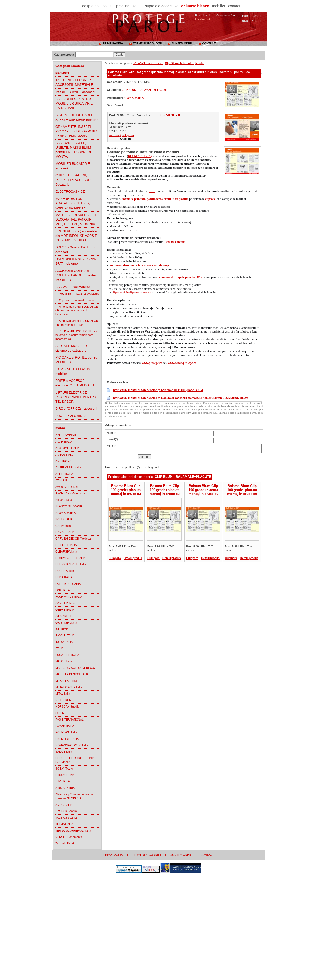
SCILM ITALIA (64, 768)
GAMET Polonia (65, 603)
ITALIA (59, 648)
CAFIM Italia (63, 525)
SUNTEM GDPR (181, 43)
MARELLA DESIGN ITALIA (72, 674)
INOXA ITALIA (64, 642)
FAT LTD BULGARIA (68, 584)
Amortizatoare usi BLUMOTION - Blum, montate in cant (76, 322)
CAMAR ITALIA (64, 532)
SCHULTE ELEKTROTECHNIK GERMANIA (74, 760)
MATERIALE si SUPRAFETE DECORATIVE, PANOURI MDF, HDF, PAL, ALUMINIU (76, 219)
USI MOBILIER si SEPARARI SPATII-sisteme (76, 261)
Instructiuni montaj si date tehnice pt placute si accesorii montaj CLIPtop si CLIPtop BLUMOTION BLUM (180, 398)
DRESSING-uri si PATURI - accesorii (75, 249)
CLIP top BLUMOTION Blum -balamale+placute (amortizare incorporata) (76, 335)
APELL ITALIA (64, 474)
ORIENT (60, 713)
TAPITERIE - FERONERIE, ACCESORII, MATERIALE (75, 82)
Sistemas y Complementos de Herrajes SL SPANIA (74, 796)
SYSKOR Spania (66, 811)
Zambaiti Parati (64, 843)
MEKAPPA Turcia (66, 680)
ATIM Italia (61, 480)
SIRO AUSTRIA (65, 788)
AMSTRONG (63, 461)
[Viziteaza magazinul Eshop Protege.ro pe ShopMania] (129, 871)
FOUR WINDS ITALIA (68, 596)
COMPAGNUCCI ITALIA (70, 558)
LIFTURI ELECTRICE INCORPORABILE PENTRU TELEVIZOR (75, 397)
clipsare (210, 199)
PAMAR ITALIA (64, 726)
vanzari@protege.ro (121, 135)
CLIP (152, 191)
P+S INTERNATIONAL (69, 719)
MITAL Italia (62, 693)
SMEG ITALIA (63, 805)
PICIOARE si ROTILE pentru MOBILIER (76, 360)
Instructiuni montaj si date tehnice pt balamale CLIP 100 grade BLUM (158, 390)
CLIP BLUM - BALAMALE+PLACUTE (145, 90)
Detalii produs (133, 558)
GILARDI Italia (64, 616)
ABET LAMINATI (65, 435)
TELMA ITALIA (64, 824)
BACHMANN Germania (70, 493)
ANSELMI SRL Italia (68, 467)
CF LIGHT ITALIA (66, 545)
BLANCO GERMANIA (69, 506)
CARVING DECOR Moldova (73, 538)
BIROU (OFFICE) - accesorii (76, 408)
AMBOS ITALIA (64, 454)
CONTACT (209, 43)
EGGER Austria (65, 571)
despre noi (91, 6)
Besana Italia (63, 499)
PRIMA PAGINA (113, 43)
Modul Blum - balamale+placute (77, 293)
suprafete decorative (161, 6)
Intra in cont (202, 19)
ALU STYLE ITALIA (67, 448)
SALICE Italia (63, 751)
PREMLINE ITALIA (67, 739)
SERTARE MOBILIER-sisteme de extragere (71, 348)
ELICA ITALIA (63, 577)
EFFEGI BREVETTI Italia (70, 564)
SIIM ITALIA (62, 781)
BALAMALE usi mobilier (72, 287)
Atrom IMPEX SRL (66, 487)
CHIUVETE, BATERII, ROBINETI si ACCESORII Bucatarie (73, 179)
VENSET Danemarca (68, 837)
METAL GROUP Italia (68, 687)
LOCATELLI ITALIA (67, 655)
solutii (137, 6)
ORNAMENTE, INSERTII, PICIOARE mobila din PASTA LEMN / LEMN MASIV (76, 131)
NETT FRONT (64, 700)
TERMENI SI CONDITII (147, 43)
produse (123, 6)
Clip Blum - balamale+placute (75, 300)
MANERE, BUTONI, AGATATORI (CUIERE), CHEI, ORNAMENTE (72, 203)
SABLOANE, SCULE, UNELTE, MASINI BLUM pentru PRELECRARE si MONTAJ (73, 149)
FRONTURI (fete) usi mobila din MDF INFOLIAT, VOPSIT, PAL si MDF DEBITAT (76, 235)
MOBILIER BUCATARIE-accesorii (73, 166)
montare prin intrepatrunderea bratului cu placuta (155, 199)
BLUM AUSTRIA (65, 512)
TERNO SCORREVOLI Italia (73, 830)
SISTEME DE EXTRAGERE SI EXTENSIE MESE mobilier (76, 117)
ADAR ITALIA (63, 441)
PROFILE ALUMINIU (70, 416)
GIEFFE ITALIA (64, 609)
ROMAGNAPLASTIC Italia (71, 745)
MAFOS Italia (63, 661)
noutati (107, 6)
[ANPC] (180, 871)
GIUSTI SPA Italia (66, 622)
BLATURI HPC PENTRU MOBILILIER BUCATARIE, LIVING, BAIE (74, 103)
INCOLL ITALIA (64, 635)
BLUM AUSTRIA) (140, 156)
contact (234, 6)
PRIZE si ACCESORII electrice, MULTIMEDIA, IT (74, 383)
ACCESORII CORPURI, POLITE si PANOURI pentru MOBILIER (75, 275)
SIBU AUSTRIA (64, 775)
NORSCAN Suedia (67, 706)
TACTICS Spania (66, 817)
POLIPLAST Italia (66, 732)
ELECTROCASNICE (70, 191)
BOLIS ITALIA (63, 519)
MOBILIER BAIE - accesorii (75, 92)
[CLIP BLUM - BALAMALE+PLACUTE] (242, 105)
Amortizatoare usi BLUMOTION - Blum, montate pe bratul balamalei (76, 310)
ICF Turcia (61, 629)
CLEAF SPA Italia (66, 551)
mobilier (218, 6)
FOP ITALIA (62, 590)
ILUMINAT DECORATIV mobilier (72, 371)
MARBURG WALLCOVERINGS (75, 667)
